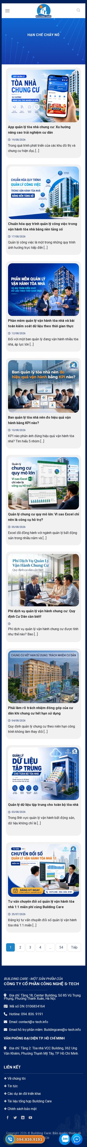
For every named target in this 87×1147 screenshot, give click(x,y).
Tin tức (13, 1086)
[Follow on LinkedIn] (22, 1118)
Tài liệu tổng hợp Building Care (29, 1101)
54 (61, 947)
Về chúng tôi (17, 1078)
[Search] (78, 10)
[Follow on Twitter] (15, 1118)
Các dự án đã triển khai (24, 1094)
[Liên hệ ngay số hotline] (10, 1139)
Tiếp (74, 947)
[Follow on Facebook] (7, 1118)
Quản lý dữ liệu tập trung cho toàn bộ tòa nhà (43, 805)
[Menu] (7, 10)
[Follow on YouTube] (30, 1118)
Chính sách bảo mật (22, 1109)
